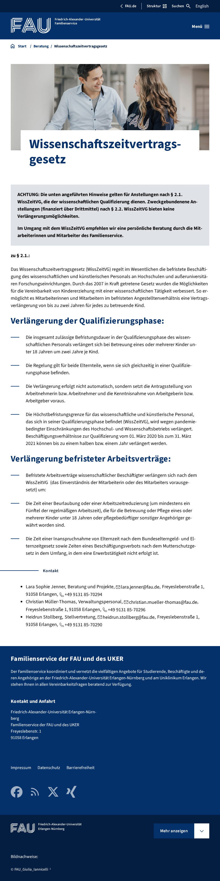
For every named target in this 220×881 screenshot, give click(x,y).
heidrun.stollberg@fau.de (129, 617)
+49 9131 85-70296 (126, 609)
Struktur (154, 6)
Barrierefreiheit (80, 768)
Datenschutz (49, 768)
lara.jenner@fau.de (140, 587)
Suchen (178, 6)
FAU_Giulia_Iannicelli (31, 869)
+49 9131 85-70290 (83, 624)
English (202, 6)
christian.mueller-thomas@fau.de (163, 602)
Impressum (21, 768)
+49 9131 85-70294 (83, 594)
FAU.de (130, 6)
